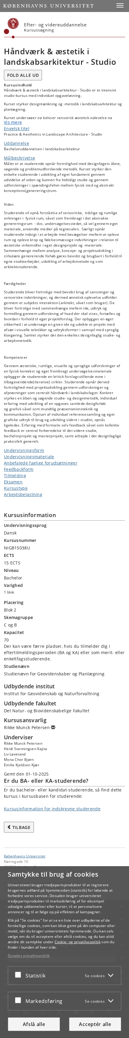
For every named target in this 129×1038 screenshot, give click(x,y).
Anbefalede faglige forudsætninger (40, 463)
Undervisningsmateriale (29, 456)
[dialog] (64, 952)
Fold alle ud (23, 75)
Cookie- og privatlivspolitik (77, 941)
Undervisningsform (24, 450)
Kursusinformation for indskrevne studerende (52, 809)
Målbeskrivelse (19, 158)
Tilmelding (15, 475)
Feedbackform (19, 469)
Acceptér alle (95, 1024)
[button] (120, 5)
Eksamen (13, 482)
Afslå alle (34, 1024)
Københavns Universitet (25, 856)
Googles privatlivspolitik (29, 955)
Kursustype (16, 488)
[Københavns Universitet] (11, 28)
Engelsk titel (16, 128)
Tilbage (21, 827)
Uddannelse (16, 143)
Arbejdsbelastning (23, 494)
